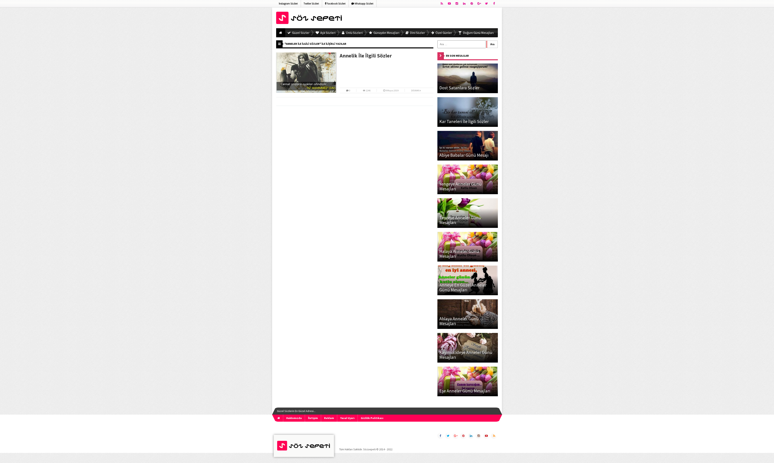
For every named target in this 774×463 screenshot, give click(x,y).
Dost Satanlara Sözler (459, 88)
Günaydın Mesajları (386, 33)
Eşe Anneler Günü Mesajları (464, 391)
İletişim (313, 418)
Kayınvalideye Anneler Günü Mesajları (465, 354)
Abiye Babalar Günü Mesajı (464, 155)
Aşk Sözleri (327, 33)
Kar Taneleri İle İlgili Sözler (464, 121)
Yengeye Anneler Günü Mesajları (460, 186)
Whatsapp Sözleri (363, 3)
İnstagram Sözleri (288, 3)
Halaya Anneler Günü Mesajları (459, 253)
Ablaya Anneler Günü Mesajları (459, 321)
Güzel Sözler (300, 33)
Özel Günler (443, 33)
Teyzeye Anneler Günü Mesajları (460, 220)
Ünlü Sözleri (354, 33)
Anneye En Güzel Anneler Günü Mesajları (463, 287)
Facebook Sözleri (335, 3)
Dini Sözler (417, 33)
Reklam (329, 418)
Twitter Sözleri (311, 3)
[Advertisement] (424, 18)
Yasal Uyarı (347, 418)
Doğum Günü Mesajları (478, 33)
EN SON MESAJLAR (457, 55)
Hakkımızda (294, 418)
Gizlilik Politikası (372, 418)
